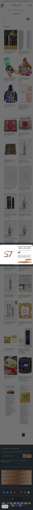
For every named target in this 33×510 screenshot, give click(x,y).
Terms (25, 257)
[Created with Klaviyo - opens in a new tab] (16, 264)
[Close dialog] (32, 245)
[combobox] (19, 252)
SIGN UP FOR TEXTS (28, 259)
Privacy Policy (23, 257)
